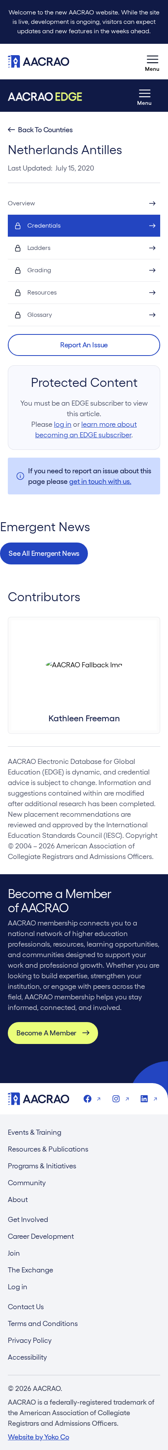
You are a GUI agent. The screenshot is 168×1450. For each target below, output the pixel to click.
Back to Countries (45, 130)
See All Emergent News (44, 553)
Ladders (38, 248)
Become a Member (46, 1033)
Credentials (44, 225)
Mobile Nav (152, 61)
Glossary (39, 314)
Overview (21, 203)
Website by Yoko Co (38, 1437)
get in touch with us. (100, 481)
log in (62, 424)
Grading (39, 270)
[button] (84, 345)
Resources (42, 292)
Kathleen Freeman (84, 718)
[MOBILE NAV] (152, 61)
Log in (17, 1287)
